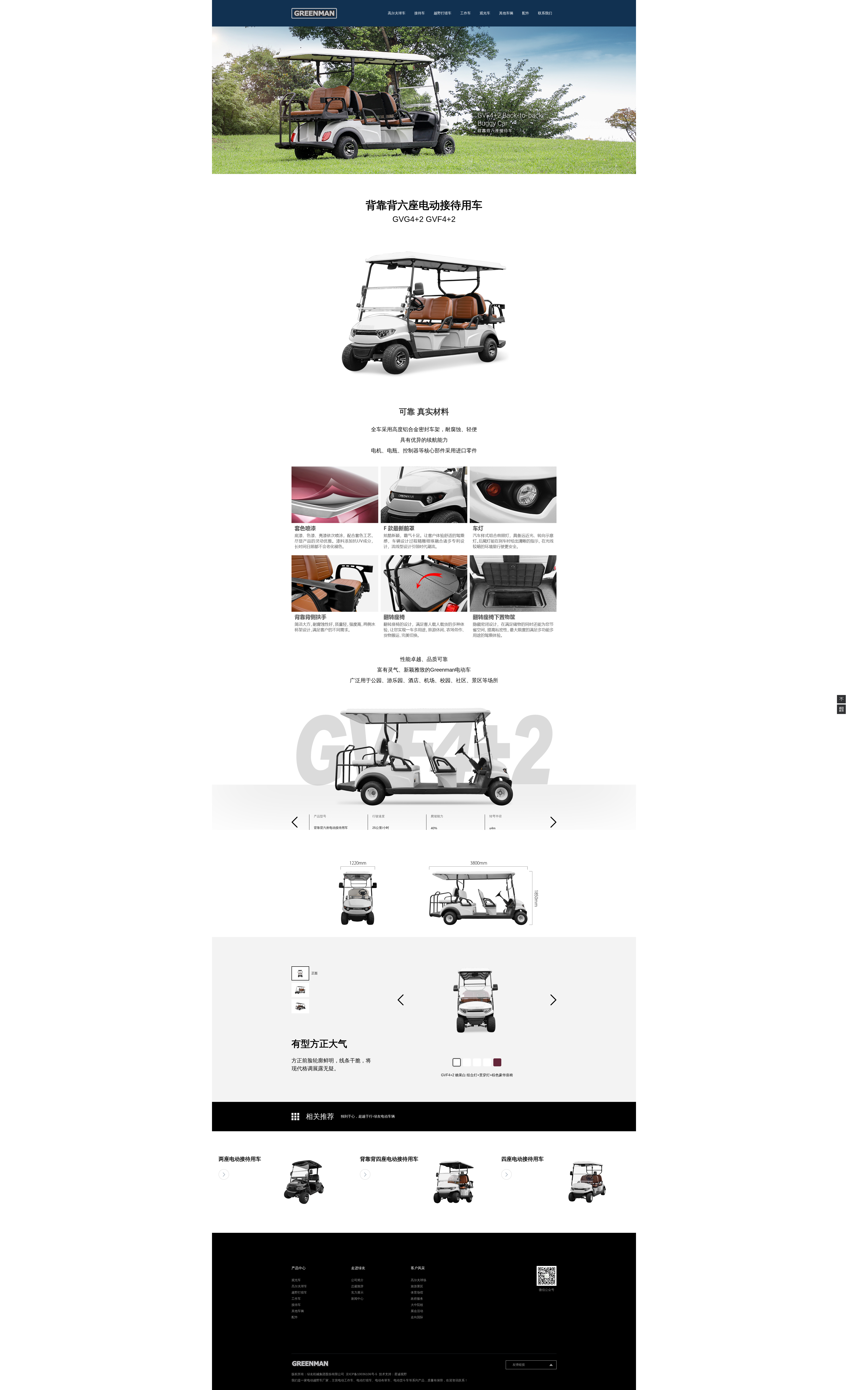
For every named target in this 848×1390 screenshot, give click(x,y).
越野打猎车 (442, 13)
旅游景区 (417, 1286)
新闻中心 (357, 1298)
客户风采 (418, 1268)
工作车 (465, 13)
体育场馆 (417, 1292)
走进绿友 (358, 1268)
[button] (553, 822)
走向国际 (417, 1317)
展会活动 (417, 1311)
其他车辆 (506, 13)
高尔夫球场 (418, 1280)
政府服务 (417, 1298)
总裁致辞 (357, 1286)
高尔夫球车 (396, 13)
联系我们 (545, 13)
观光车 (485, 13)
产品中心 (299, 1268)
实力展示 (357, 1292)
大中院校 (417, 1305)
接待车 (419, 13)
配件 (525, 13)
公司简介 (357, 1280)
